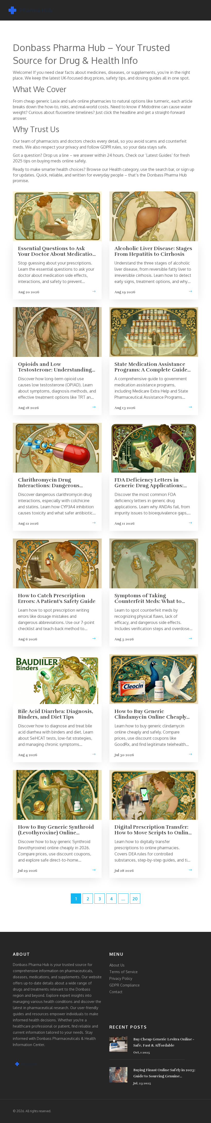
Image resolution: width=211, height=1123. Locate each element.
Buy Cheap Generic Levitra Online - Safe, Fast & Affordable (163, 1042)
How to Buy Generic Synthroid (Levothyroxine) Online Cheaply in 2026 (56, 830)
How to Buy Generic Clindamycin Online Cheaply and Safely (150, 714)
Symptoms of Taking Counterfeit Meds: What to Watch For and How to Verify (151, 598)
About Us (117, 965)
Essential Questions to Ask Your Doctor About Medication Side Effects (57, 251)
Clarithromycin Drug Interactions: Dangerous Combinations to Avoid (49, 483)
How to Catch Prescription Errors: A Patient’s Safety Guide (56, 598)
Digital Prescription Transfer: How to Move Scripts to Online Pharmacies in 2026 (153, 830)
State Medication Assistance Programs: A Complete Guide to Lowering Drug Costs (151, 367)
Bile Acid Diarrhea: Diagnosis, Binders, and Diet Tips (55, 714)
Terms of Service (123, 972)
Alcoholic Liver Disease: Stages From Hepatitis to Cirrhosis (153, 251)
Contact (115, 992)
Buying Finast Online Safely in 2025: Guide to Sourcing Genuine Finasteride (164, 1073)
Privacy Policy (120, 978)
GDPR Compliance (124, 985)
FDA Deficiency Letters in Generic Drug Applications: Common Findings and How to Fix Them (153, 483)
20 (135, 898)
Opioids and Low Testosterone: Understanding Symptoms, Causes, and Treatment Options (55, 367)
